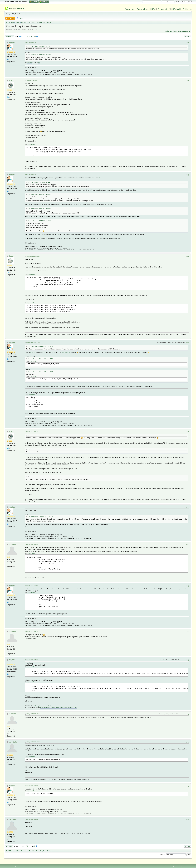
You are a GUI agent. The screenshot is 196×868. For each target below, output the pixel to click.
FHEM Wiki (176, 9)
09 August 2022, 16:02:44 (33, 714)
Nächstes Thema (184, 31)
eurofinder (13, 742)
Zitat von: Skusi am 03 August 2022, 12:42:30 (40, 517)
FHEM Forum (16, 8)
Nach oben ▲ (188, 866)
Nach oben (9, 846)
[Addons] (8, 674)
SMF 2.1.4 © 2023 (8, 866)
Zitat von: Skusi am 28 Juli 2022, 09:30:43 (39, 46)
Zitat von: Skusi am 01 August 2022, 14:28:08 (40, 346)
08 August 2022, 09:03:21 (31, 585)
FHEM (153, 9)
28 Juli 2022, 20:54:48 (31, 80)
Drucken (187, 36)
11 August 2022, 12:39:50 (31, 785)
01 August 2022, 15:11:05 (33, 342)
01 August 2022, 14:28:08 (33, 256)
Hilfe (162, 866)
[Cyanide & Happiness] (8, 59)
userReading (66, 352)
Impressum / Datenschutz (136, 9)
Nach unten (9, 36)
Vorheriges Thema (171, 31)
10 (31, 36)
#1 (39, 63)
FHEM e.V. (187, 9)
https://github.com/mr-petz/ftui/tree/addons (46, 706)
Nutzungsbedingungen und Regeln (174, 866)
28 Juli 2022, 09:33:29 (30, 42)
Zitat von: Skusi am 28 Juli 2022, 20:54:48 (39, 182)
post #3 (29, 63)
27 (35, 36)
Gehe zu (162, 854)
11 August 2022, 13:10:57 (31, 819)
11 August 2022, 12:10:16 (33, 742)
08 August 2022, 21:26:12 (31, 631)
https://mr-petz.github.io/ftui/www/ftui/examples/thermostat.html (58, 707)
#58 (100, 178)
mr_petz (12, 660)
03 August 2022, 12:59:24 (31, 507)
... (23, 36)
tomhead (12, 544)
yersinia (12, 42)
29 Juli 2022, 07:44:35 (30, 174)
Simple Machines (17, 866)
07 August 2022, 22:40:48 (31, 544)
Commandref (163, 9)
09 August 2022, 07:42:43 (31, 659)
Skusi (11, 80)
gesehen (32, 352)
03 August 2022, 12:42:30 (31, 431)
